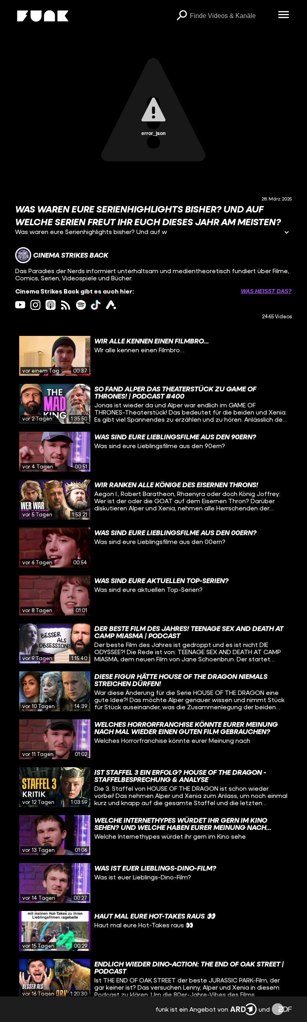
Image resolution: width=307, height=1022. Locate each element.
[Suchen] (182, 16)
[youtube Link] (20, 305)
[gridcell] (153, 356)
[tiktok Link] (96, 305)
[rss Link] (66, 305)
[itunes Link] (51, 305)
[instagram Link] (35, 305)
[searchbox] (231, 16)
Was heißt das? (266, 291)
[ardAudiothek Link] (111, 305)
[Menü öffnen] (284, 15)
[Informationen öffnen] (286, 233)
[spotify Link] (81, 305)
